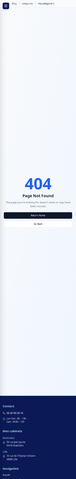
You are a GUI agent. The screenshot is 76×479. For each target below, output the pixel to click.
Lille (5, 451)
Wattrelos (8, 438)
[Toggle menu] (6, 6)
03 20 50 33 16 (14, 413)
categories (27, 3)
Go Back (38, 223)
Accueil (6, 474)
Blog (14, 3)
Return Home (38, 215)
